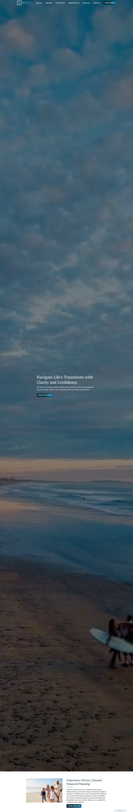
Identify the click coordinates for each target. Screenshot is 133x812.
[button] (39, 2)
